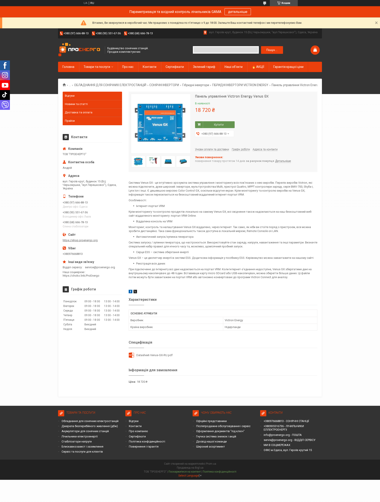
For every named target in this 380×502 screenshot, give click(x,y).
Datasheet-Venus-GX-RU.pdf (154, 355)
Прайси (70, 120)
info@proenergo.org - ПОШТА (283, 435)
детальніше (237, 12)
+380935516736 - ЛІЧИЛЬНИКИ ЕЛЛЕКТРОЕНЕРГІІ (284, 427)
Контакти (149, 67)
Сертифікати (175, 67)
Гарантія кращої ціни (288, 67)
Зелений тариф (204, 67)
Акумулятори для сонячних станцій (85, 431)
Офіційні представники (211, 421)
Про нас (127, 67)
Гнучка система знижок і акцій (216, 436)
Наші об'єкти (234, 67)
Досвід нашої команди (211, 441)
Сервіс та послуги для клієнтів (82, 451)
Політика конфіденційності (147, 441)
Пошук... (272, 50)
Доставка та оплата (78, 112)
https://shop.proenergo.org (80, 240)
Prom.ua (211, 463)
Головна (68, 67)
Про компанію (138, 431)
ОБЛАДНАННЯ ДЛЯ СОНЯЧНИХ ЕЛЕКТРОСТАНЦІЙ (110, 85)
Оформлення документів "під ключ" (220, 431)
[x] (135, 292)
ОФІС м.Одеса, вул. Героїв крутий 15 (288, 450)
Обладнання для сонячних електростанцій (90, 421)
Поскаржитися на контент (184, 471)
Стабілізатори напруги (77, 441)
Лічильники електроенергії (80, 436)
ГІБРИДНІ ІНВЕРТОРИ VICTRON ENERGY (240, 85)
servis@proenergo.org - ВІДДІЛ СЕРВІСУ (289, 440)
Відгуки (70, 95)
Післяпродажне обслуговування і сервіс (223, 426)
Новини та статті (76, 104)
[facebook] (130, 292)
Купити (219, 124)
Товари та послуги (97, 67)
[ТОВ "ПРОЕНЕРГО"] (80, 50)
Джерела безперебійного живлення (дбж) (90, 426)
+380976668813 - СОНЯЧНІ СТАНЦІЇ (286, 421)
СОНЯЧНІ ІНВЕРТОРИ (164, 85)
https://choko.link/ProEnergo (81, 275)
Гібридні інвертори (195, 85)
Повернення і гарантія (144, 446)
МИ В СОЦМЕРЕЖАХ (277, 445)
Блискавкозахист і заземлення (82, 446)
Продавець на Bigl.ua (190, 467)
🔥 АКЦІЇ (258, 67)
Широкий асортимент (210, 446)
